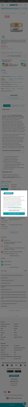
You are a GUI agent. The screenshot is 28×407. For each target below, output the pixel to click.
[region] (14, 203)
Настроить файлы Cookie (14, 210)
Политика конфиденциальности (14, 207)
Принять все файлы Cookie (14, 213)
